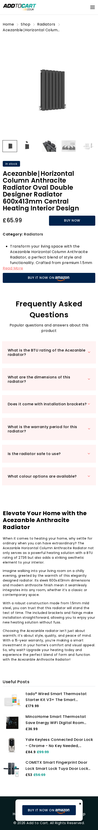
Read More (13, 268)
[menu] (92, 7)
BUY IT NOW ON (41, 277)
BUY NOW (72, 220)
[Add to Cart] (20, 7)
